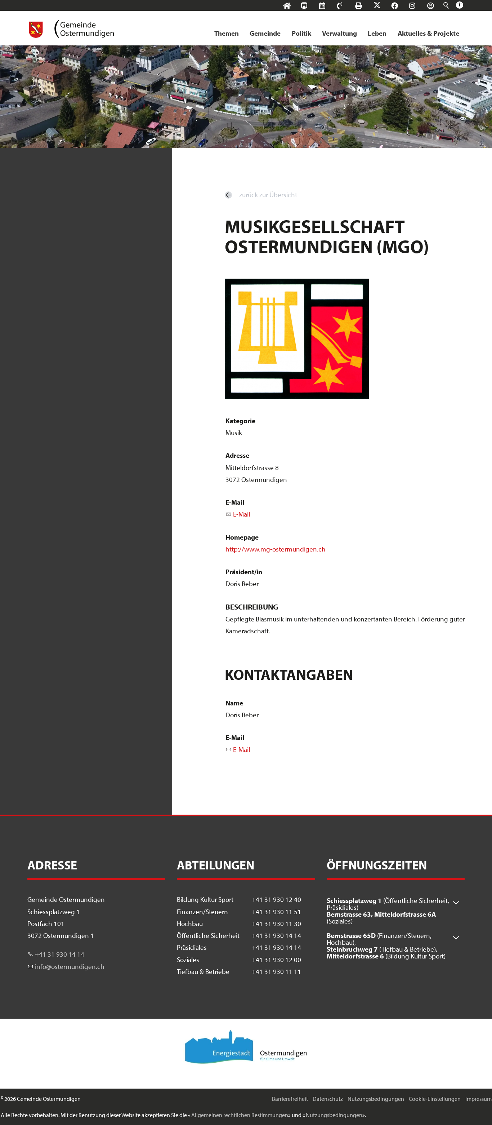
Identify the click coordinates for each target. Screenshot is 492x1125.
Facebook (401, 5)
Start (294, 5)
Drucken (365, 5)
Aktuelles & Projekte (428, 33)
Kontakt (346, 5)
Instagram (419, 5)
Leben (377, 33)
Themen (226, 33)
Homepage (242, 537)
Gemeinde (265, 33)
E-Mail (234, 502)
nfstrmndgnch (70, 966)
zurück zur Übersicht (268, 194)
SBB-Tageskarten (308, 11)
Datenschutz (328, 1098)
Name (234, 703)
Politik (301, 33)
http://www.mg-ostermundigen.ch (275, 549)
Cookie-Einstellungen (435, 1098)
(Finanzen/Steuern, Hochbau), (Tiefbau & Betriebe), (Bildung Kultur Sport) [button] (386, 945)
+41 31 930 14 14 (59, 954)
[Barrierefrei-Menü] (459, 5)
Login (437, 5)
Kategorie (240, 420)
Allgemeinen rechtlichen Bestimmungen (239, 1115)
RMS (329, 5)
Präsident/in (243, 571)
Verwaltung (339, 33)
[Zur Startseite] (70, 28)
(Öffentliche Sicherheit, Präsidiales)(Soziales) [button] (388, 910)
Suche (446, 5)
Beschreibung (251, 606)
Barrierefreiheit (290, 1098)
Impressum (478, 1098)
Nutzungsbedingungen (376, 1098)
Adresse (237, 455)
